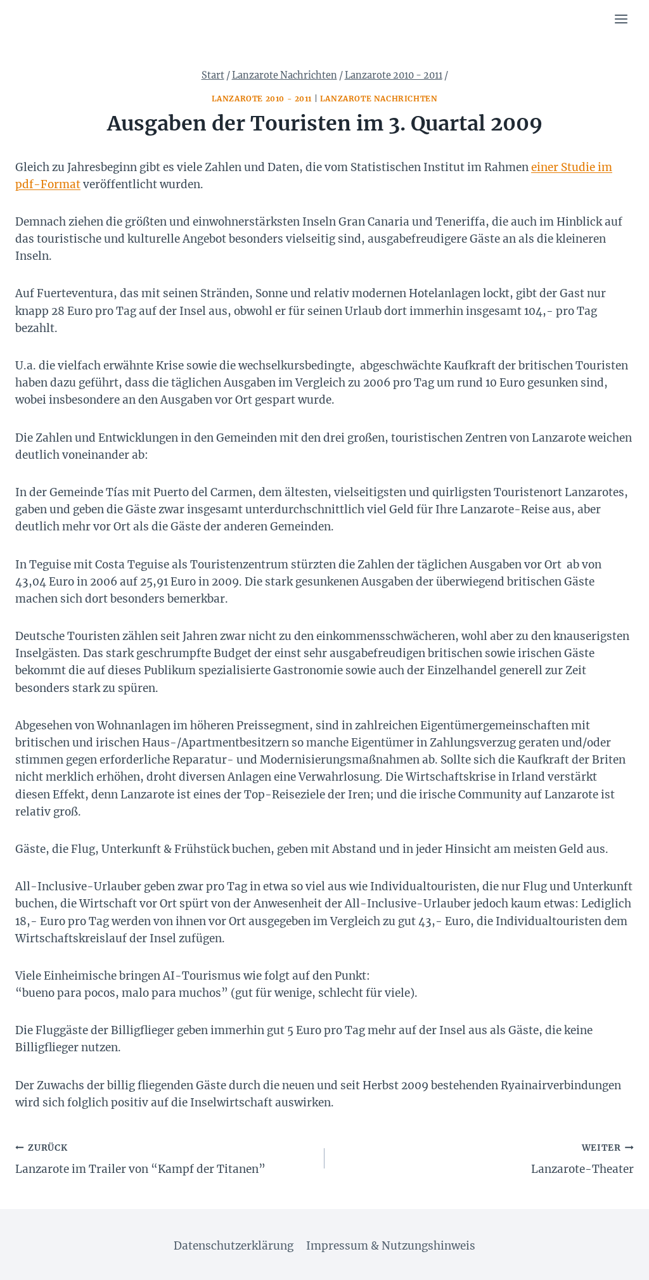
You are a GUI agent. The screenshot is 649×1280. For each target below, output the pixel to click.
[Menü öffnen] (621, 19)
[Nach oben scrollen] (617, 1261)
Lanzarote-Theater (582, 1159)
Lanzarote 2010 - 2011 (262, 98)
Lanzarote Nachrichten (379, 98)
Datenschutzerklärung (233, 1246)
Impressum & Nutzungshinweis (390, 1246)
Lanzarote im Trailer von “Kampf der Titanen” (140, 1159)
